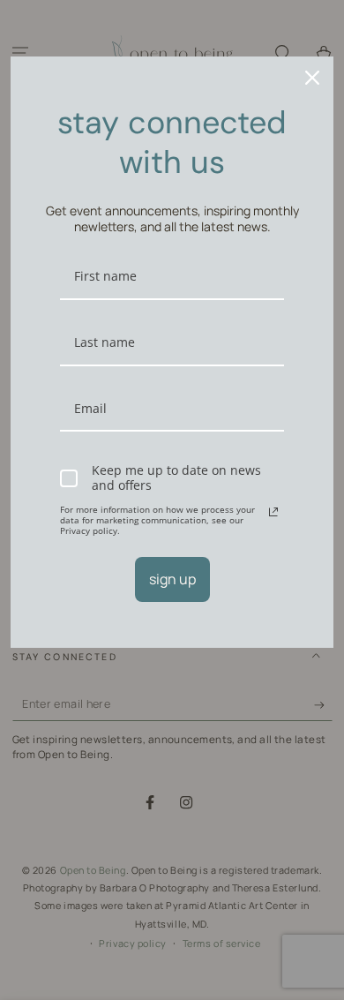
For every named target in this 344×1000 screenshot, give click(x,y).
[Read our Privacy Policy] (273, 512)
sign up (172, 579)
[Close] (312, 77)
